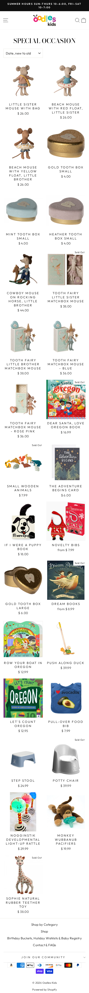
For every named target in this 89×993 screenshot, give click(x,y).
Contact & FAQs (44, 945)
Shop (44, 931)
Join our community (43, 957)
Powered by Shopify (44, 989)
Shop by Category (44, 924)
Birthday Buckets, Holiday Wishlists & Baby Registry (44, 938)
